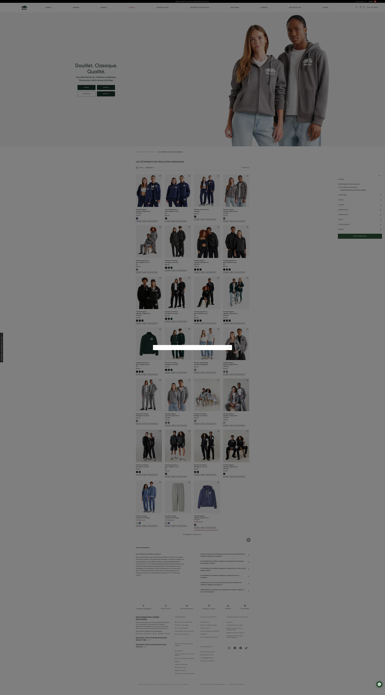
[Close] (230, 347)
